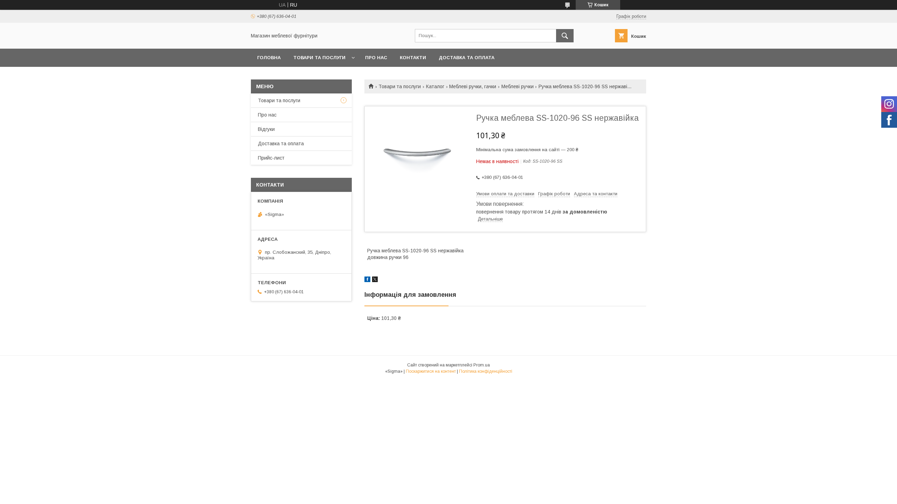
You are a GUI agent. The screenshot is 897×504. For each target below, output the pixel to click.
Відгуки (266, 129)
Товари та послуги (319, 57)
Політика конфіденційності (485, 371)
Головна (269, 57)
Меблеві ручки (517, 86)
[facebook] (367, 280)
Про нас (376, 57)
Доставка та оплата (466, 57)
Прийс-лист (271, 158)
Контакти (413, 57)
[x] (375, 280)
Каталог (435, 86)
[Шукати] (565, 35)
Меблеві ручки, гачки (472, 86)
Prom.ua (481, 365)
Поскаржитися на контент (431, 371)
